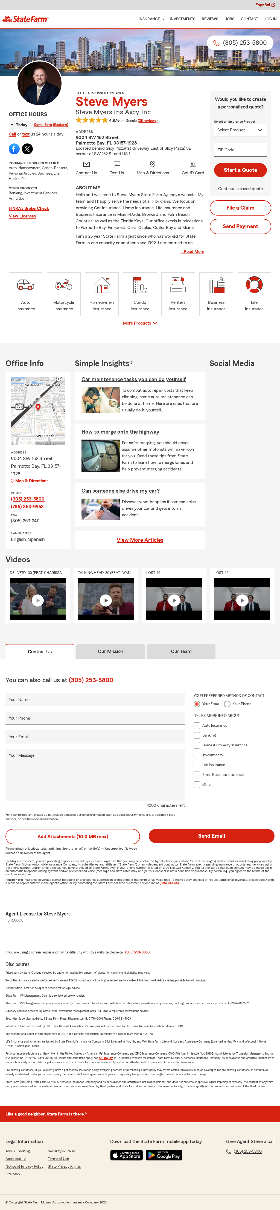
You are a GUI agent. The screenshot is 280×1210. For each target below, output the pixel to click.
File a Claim (240, 208)
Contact (249, 19)
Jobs (229, 19)
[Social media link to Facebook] (14, 148)
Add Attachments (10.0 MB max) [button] (72, 836)
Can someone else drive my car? (120, 491)
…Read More (192, 251)
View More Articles (140, 540)
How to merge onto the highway (120, 432)
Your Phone (19, 718)
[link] (25, 19)
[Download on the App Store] (126, 1155)
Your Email (18, 737)
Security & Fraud (61, 1151)
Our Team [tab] (181, 651)
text (26, 134)
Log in (271, 19)
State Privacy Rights (64, 1166)
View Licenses (22, 216)
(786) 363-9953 (27, 506)
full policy (106, 1057)
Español (262, 5)
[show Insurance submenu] (162, 19)
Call (12, 134)
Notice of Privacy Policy (24, 1166)
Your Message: (22, 755)
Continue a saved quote (240, 189)
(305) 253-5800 (28, 498)
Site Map (12, 1174)
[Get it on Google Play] (164, 1155)
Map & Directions (31, 481)
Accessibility (15, 1159)
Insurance (149, 19)
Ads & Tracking (17, 1151)
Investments (182, 19)
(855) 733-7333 (170, 883)
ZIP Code (225, 150)
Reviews (210, 19)
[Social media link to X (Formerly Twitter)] (27, 148)
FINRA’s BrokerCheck (29, 208)
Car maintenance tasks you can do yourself (133, 379)
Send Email (211, 836)
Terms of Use (58, 1159)
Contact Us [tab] (40, 651)
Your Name (19, 699)
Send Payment (240, 226)
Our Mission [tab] (110, 651)
